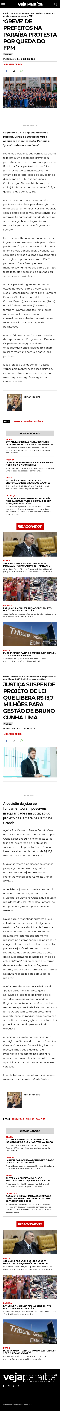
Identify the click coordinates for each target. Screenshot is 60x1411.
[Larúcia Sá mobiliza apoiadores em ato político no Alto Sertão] (30, 589)
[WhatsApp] (21, 71)
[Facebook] (6, 71)
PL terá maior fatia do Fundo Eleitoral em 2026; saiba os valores (28, 481)
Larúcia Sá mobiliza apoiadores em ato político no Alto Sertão (30, 463)
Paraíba (15, 13)
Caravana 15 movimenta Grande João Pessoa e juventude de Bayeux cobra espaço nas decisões (28, 501)
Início (6, 13)
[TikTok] (13, 1386)
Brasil (9, 439)
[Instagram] (8, 1386)
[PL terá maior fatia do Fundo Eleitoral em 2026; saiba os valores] (30, 634)
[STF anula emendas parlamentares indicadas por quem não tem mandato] (30, 544)
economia (17, 421)
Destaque (11, 496)
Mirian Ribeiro (13, 64)
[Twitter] (14, 71)
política (38, 421)
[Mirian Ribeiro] (14, 402)
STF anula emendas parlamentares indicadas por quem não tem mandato (29, 443)
